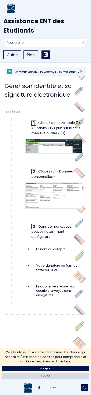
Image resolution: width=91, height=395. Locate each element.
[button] (45, 368)
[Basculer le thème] (84, 387)
